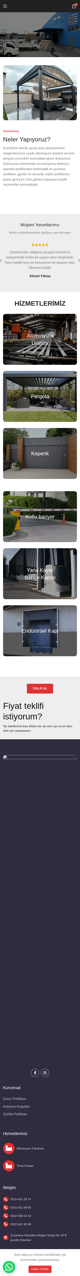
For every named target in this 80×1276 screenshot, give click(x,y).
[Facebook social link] (35, 1073)
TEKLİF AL (40, 688)
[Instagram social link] (45, 1073)
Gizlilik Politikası (15, 1114)
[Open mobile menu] (5, 6)
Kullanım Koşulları (16, 1106)
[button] (9, 1267)
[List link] (37, 1199)
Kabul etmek (40, 1269)
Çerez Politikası (14, 1099)
